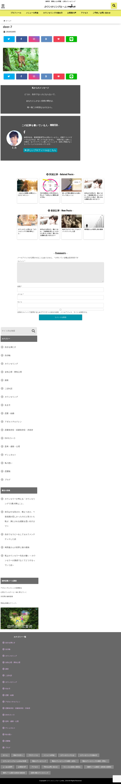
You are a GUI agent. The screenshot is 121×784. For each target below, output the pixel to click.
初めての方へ (18, 755)
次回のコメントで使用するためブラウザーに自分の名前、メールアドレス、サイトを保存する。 (53, 312)
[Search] (33, 331)
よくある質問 (7, 767)
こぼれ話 (8, 389)
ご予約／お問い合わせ (101, 13)
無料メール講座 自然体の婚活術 (14, 773)
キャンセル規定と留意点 (71, 767)
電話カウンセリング (39, 761)
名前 (19, 286)
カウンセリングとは (67, 755)
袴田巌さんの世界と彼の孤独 (17, 547)
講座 (7, 380)
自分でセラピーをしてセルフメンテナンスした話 (20, 536)
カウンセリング (11, 364)
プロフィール (16, 13)
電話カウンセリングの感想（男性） (94, 761)
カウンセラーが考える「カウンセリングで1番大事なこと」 (20, 501)
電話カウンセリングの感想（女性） (64, 761)
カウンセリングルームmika (55, 781)
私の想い (8, 463)
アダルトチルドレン (13, 422)
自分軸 (7, 355)
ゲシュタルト (10, 455)
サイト (19, 302)
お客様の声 (71, 13)
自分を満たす (10, 347)
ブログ (7, 480)
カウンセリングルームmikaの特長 (14, 761)
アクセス (84, 13)
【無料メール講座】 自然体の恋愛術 (98, 767)
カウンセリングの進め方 (53, 13)
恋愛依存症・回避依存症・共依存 (19, 430)
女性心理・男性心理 (13, 372)
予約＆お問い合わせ (51, 767)
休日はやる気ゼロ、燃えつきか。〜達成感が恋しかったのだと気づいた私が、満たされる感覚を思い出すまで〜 (20, 519)
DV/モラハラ (10, 438)
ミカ (14, 147)
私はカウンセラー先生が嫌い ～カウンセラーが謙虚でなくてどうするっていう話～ (20, 560)
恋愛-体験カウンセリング (39, 773)
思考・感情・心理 (12, 446)
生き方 (7, 405)
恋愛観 (7, 471)
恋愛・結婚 (9, 413)
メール (20, 294)
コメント (21, 261)
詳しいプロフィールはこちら (41, 150)
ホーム (5, 755)
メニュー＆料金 (32, 13)
